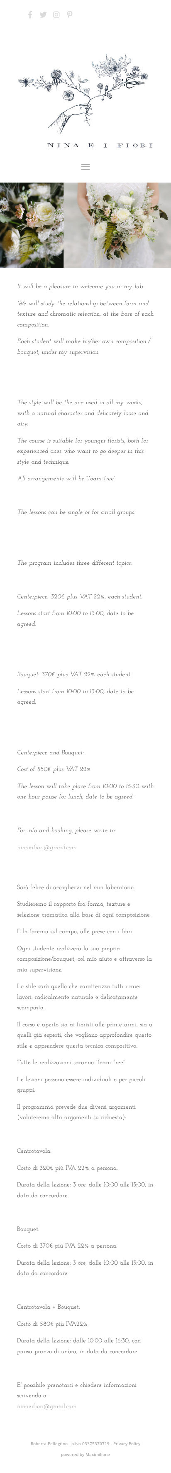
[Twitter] (43, 14)
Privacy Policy (126, 1443)
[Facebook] (30, 14)
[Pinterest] (70, 14)
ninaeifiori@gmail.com (47, 848)
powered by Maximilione (85, 1454)
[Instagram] (56, 14)
